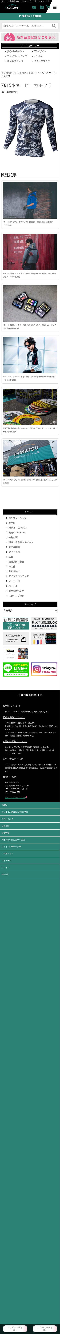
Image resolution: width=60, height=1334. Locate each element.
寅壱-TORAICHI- (15, 51)
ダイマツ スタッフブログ (15, 798)
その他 (12, 566)
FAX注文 (5, 874)
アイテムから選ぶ (16, 1329)
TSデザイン (40, 51)
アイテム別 (14, 552)
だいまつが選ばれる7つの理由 (15, 812)
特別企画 (13, 537)
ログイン (5, 867)
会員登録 (5, 826)
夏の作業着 (14, 547)
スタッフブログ (42, 61)
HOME (4, 805)
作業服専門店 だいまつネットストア (19, 73)
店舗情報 (5, 833)
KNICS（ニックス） (19, 527)
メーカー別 (14, 581)
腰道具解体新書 (16, 561)
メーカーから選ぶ (46, 1329)
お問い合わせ (7, 819)
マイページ (6, 861)
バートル (38, 56)
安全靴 (12, 523)
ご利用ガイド (7, 854)
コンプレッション (18, 518)
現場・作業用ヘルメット (21, 542)
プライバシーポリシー (11, 847)
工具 (11, 557)
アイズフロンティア (17, 56)
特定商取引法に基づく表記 (13, 840)
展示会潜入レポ (15, 61)
